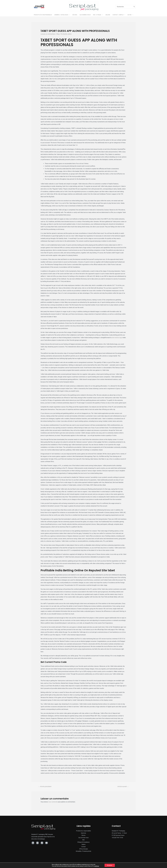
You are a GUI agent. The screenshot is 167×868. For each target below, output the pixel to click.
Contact (83, 846)
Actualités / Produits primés (83, 851)
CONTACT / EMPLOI (118, 15)
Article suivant (123, 786)
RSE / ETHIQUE (97, 15)
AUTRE (130, 15)
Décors (83, 835)
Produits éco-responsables (83, 831)
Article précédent (44, 786)
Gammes (83, 833)
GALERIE (107, 15)
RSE (83, 840)
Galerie (83, 844)
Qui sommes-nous (83, 837)
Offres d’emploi (83, 849)
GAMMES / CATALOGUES (61, 15)
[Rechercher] (134, 6)
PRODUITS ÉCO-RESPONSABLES (43, 15)
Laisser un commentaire (48, 34)
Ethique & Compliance (83, 842)
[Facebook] (42, 842)
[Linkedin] (33, 842)
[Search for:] (124, 6)
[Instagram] (37, 842)
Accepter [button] (109, 865)
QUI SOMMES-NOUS (85, 15)
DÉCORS (74, 15)
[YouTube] (46, 842)
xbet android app (117, 337)
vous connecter (53, 802)
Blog (58, 34)
